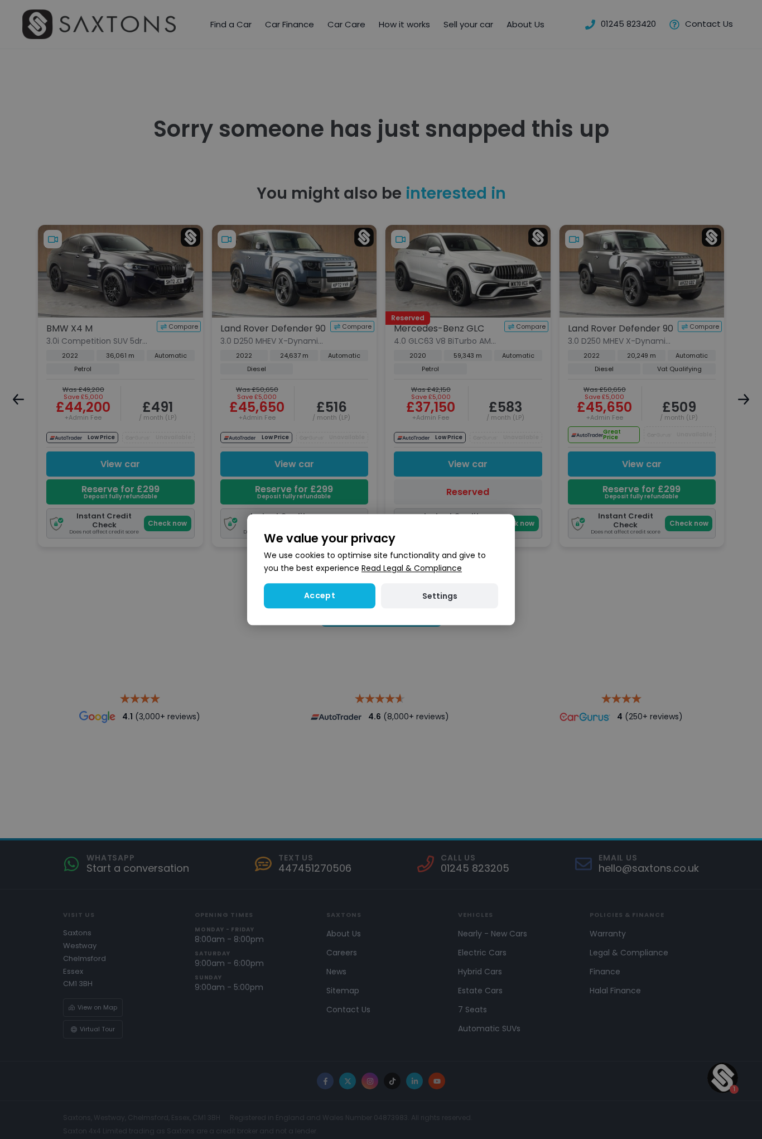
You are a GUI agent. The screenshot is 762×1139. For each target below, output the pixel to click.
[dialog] (381, 569)
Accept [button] (319, 595)
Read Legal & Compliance (411, 568)
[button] (439, 595)
